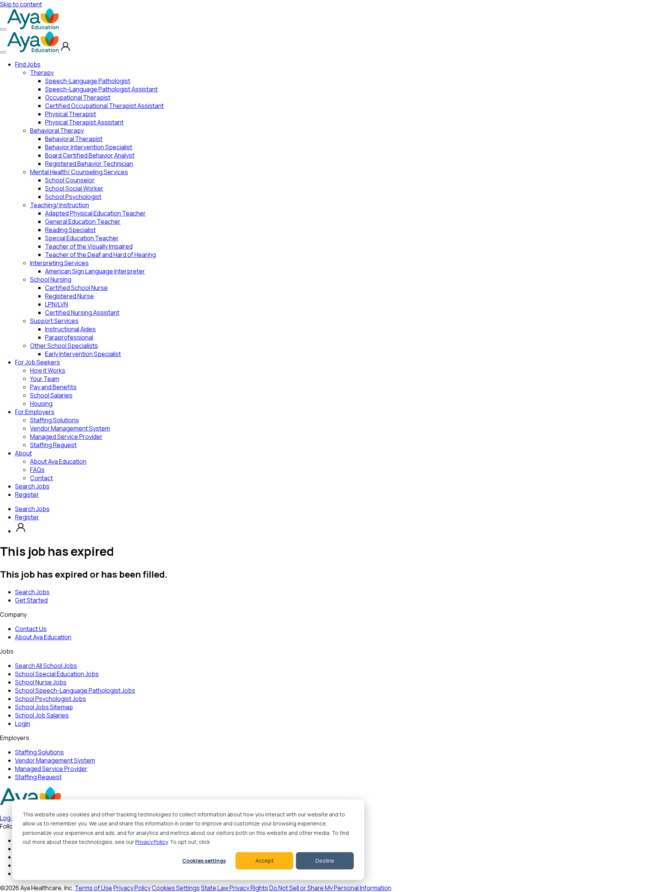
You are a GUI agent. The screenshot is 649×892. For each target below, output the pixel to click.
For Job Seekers (37, 362)
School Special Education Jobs (57, 674)
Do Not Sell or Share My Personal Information (330, 888)
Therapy (42, 72)
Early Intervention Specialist (83, 354)
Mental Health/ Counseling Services (79, 172)
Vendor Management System (70, 428)
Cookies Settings (176, 888)
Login (22, 723)
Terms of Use (93, 888)
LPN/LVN (56, 304)
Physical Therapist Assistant (84, 122)
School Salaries (51, 395)
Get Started (31, 600)
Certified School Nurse (76, 288)
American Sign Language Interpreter (95, 271)
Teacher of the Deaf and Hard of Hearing (100, 254)
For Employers (34, 412)
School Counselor (70, 180)
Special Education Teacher (82, 238)
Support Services (54, 321)
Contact (41, 478)
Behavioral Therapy (57, 130)
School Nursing (50, 279)
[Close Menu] (3, 52)
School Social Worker (74, 188)
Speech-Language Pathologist (87, 81)
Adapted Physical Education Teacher (95, 213)
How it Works (47, 370)
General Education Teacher (83, 221)
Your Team (44, 379)
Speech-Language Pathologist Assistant (101, 89)
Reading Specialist (70, 230)
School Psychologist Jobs (50, 699)
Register (27, 494)
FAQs (37, 470)
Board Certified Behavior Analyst (89, 155)
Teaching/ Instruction (59, 205)
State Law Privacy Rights (234, 888)
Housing (41, 403)
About (23, 453)
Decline (324, 860)
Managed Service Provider (66, 436)
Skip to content (21, 4)
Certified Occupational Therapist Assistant (104, 106)
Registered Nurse (69, 296)
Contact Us (31, 629)
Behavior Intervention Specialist (88, 147)
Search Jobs (32, 486)
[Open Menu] (3, 29)
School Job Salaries (42, 715)
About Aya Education (58, 461)
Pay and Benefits (53, 387)
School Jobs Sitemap (44, 707)
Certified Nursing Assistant (82, 312)
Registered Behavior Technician (89, 163)
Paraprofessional (69, 337)
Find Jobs (28, 64)
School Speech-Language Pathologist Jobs (75, 690)
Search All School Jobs (46, 665)
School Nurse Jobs (40, 682)
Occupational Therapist (77, 97)
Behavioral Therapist (74, 139)
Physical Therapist (70, 114)
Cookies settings (204, 860)
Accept (264, 860)
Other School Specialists (64, 345)
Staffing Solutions (54, 420)
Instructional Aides (70, 329)
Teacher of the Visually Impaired (89, 246)
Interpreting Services (59, 263)
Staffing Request (53, 445)
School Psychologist (73, 197)
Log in (8, 818)
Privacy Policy (151, 841)
